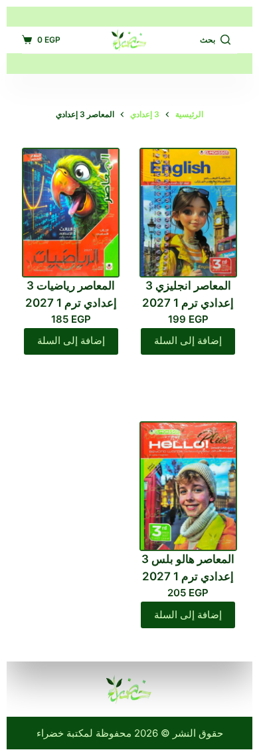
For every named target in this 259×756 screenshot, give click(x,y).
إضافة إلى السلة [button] (188, 340)
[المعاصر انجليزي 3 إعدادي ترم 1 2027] (188, 213)
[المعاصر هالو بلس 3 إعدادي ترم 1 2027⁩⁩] (188, 486)
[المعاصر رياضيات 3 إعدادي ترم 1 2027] (71, 213)
